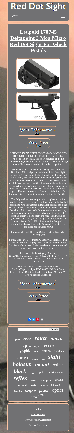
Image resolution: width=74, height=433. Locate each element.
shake (33, 380)
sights (37, 346)
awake (33, 385)
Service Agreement (38, 425)
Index (38, 409)
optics (58, 390)
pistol (44, 390)
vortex (22, 357)
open (17, 339)
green (49, 345)
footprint (30, 391)
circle (27, 339)
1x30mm (59, 351)
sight (54, 357)
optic (41, 372)
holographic (21, 351)
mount (42, 364)
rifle (43, 359)
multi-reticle (55, 372)
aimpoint (17, 391)
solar (36, 351)
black (20, 371)
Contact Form (38, 414)
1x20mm (35, 359)
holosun (22, 364)
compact (44, 385)
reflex (20, 378)
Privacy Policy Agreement (38, 420)
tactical (21, 385)
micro (57, 338)
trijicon (26, 346)
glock (32, 373)
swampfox (45, 380)
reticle (58, 364)
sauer (41, 338)
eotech (59, 379)
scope (55, 384)
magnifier (38, 396)
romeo (46, 351)
